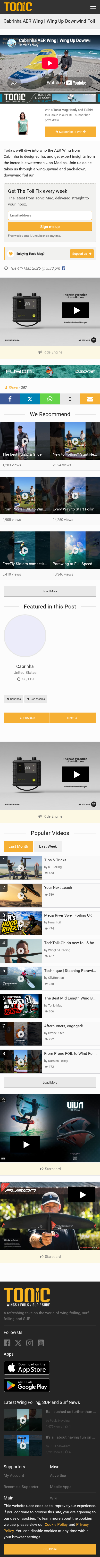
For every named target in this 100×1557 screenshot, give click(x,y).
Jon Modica (37, 699)
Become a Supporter (21, 1486)
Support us (79, 253)
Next (70, 718)
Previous (29, 718)
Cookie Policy (56, 1524)
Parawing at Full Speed (72, 563)
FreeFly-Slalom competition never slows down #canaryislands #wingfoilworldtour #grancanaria (26, 563)
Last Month (18, 846)
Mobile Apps (60, 1486)
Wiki (53, 1498)
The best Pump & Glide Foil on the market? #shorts (26, 454)
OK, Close (50, 1549)
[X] (19, 1344)
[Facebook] (7, 1344)
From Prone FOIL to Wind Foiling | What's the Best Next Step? (26, 509)
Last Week (48, 846)
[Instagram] (30, 1344)
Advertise (58, 1475)
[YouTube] (41, 1344)
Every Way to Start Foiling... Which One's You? (76, 509)
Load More (50, 591)
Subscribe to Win (70, 132)
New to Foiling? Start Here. (75, 454)
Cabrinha (25, 666)
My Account (14, 1475)
